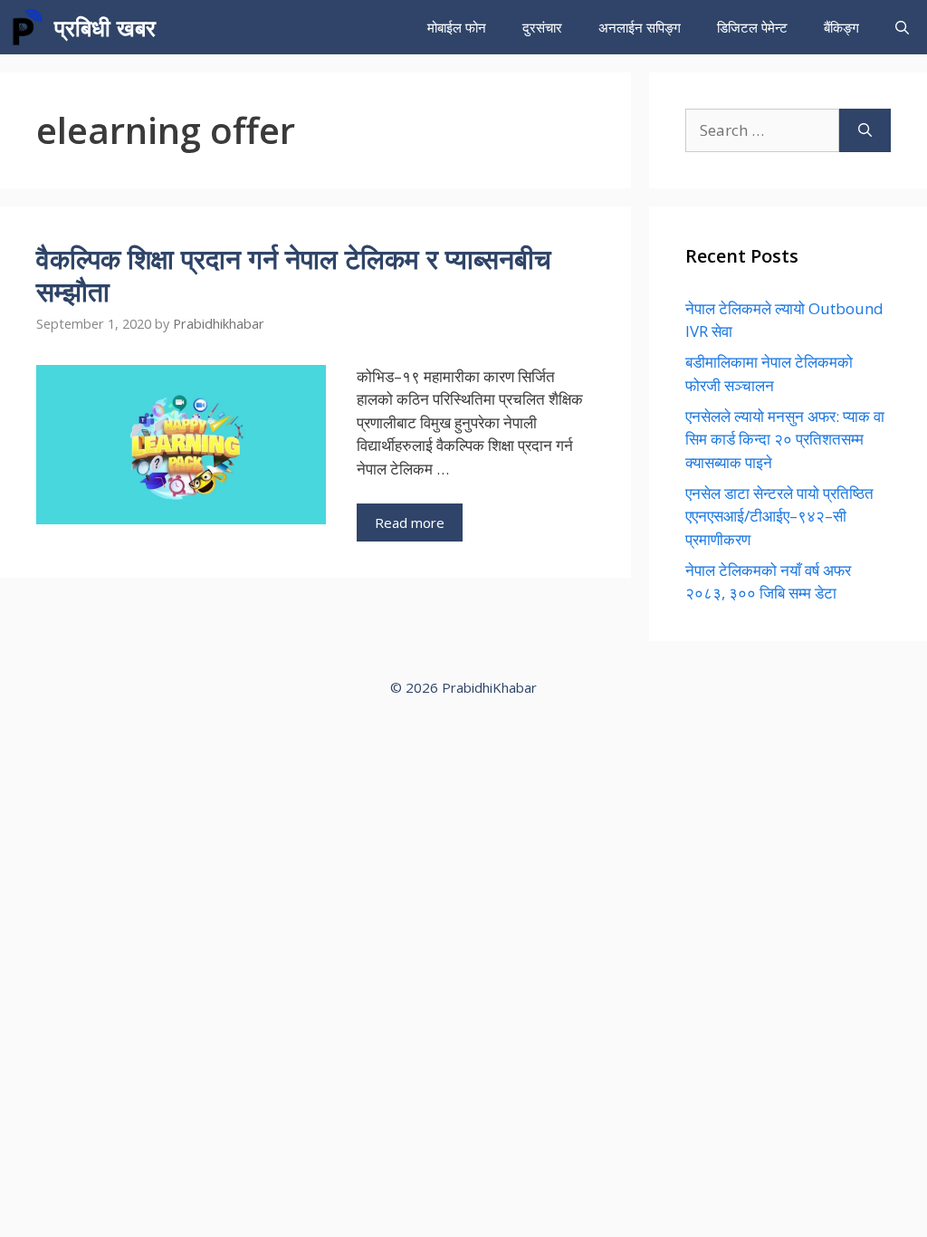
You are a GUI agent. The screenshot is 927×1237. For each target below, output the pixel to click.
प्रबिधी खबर (105, 27)
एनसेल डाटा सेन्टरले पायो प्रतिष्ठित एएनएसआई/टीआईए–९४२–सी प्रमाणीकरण (779, 516)
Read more (409, 522)
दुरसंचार (542, 27)
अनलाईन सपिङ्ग (639, 27)
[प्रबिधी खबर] (27, 27)
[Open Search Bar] (902, 27)
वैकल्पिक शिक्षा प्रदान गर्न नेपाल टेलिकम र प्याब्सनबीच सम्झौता (293, 275)
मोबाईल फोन (456, 27)
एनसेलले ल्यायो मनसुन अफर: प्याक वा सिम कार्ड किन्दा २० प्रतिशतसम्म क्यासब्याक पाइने (784, 439)
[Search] (865, 130)
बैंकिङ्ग (841, 27)
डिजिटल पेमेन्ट (752, 27)
